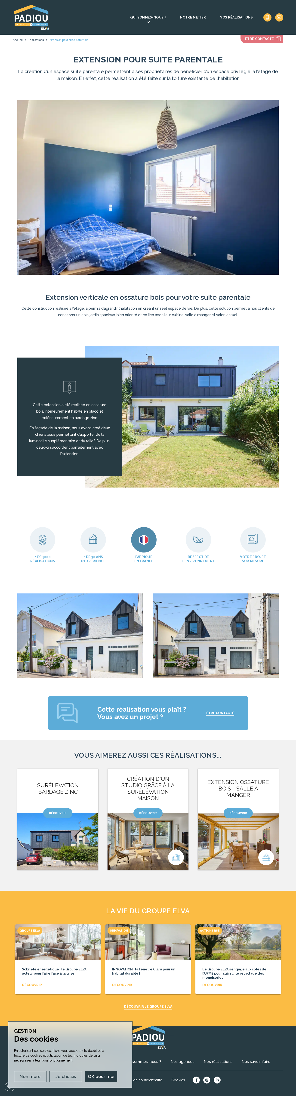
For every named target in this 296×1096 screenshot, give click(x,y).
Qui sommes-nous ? (148, 17)
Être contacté (259, 39)
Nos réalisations (236, 17)
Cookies (178, 1080)
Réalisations (36, 40)
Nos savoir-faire (256, 1061)
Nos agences (182, 1061)
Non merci (30, 1076)
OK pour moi (101, 1076)
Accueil (18, 40)
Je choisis (66, 1076)
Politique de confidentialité (140, 1080)
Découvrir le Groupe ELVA (148, 1006)
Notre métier (193, 17)
